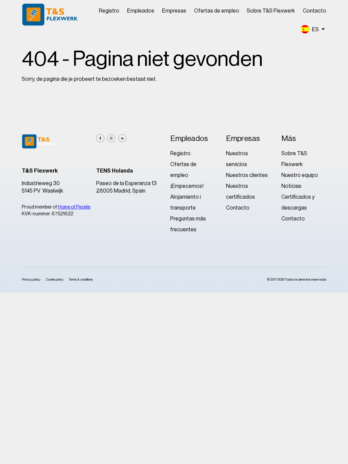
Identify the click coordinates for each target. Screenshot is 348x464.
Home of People (74, 207)
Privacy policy (31, 279)
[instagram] (111, 138)
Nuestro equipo (299, 175)
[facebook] (100, 138)
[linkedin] (122, 138)
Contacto (314, 11)
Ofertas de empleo (216, 11)
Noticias (291, 186)
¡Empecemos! (187, 186)
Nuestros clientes (247, 175)
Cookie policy (55, 279)
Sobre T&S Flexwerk (271, 11)
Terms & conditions (81, 279)
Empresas (174, 11)
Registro (109, 11)
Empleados (140, 11)
